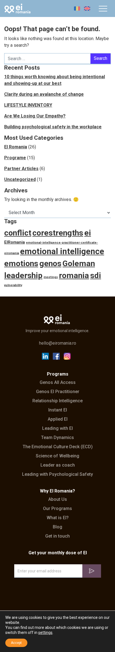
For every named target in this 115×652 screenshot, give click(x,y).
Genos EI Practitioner (57, 391)
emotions (21, 263)
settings (45, 632)
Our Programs (57, 508)
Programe (15, 157)
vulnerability (13, 285)
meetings (51, 277)
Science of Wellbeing (57, 456)
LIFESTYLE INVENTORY (28, 105)
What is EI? (58, 518)
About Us (57, 499)
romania (74, 275)
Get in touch (57, 536)
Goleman (79, 263)
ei (87, 232)
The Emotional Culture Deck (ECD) (58, 447)
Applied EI (58, 419)
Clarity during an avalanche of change (44, 94)
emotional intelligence (62, 251)
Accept (16, 643)
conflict (17, 232)
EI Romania (15, 146)
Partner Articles (21, 168)
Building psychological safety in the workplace (53, 126)
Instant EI (57, 410)
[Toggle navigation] (103, 9)
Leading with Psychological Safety (57, 474)
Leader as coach (57, 465)
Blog (57, 527)
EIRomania (14, 242)
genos (50, 263)
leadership (23, 275)
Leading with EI (57, 428)
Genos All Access (58, 382)
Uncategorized (20, 179)
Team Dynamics (57, 437)
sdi (95, 275)
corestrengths (57, 232)
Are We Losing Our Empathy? (35, 116)
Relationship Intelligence (57, 401)
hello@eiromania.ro (57, 343)
